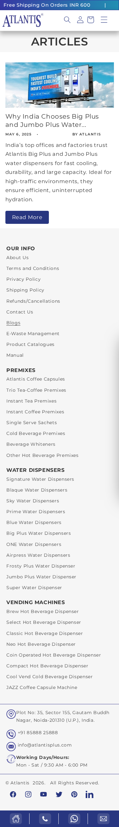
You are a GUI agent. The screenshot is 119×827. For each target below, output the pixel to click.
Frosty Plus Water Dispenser (41, 566)
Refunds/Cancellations (33, 301)
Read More (27, 217)
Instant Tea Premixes (31, 401)
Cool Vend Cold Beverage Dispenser (49, 676)
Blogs (13, 323)
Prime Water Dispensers (35, 511)
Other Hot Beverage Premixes (42, 455)
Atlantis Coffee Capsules (35, 379)
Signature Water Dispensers (40, 479)
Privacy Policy (23, 279)
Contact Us (19, 312)
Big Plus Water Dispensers (38, 533)
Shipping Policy (25, 290)
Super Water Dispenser (34, 587)
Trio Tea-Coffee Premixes (36, 390)
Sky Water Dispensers (32, 501)
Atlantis (20, 783)
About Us (17, 257)
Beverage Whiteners (31, 444)
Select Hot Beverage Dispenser (43, 622)
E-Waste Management (33, 333)
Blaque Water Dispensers (36, 490)
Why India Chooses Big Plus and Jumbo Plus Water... (52, 120)
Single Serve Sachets (31, 422)
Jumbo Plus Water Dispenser (41, 577)
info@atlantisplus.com (45, 745)
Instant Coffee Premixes (35, 412)
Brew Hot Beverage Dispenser (42, 611)
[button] (104, 19)
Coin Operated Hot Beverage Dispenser (53, 655)
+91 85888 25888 (38, 732)
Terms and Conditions (32, 268)
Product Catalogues (30, 344)
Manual (15, 355)
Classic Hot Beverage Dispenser (44, 633)
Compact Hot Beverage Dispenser (47, 666)
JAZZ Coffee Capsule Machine (41, 687)
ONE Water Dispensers (33, 544)
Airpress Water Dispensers (38, 555)
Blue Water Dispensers (34, 522)
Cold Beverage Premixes (35, 433)
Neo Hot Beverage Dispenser (41, 644)
